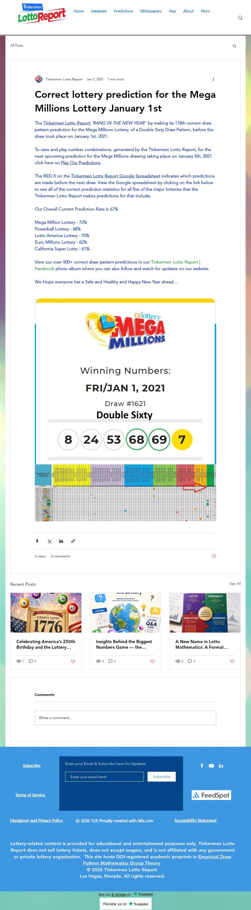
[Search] (240, 18)
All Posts (16, 45)
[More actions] (213, 79)
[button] (234, 46)
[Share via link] (73, 541)
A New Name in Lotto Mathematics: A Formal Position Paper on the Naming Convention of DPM (204, 644)
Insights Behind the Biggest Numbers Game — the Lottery (124, 644)
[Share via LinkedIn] (61, 541)
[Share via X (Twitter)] (49, 541)
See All (235, 583)
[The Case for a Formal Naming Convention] (205, 613)
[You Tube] (211, 766)
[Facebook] (202, 766)
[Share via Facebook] (37, 541)
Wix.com (145, 821)
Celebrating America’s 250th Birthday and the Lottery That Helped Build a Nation (45, 644)
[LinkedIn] (221, 766)
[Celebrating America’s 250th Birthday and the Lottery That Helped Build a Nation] (46, 613)
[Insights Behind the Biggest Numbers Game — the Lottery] (125, 613)
